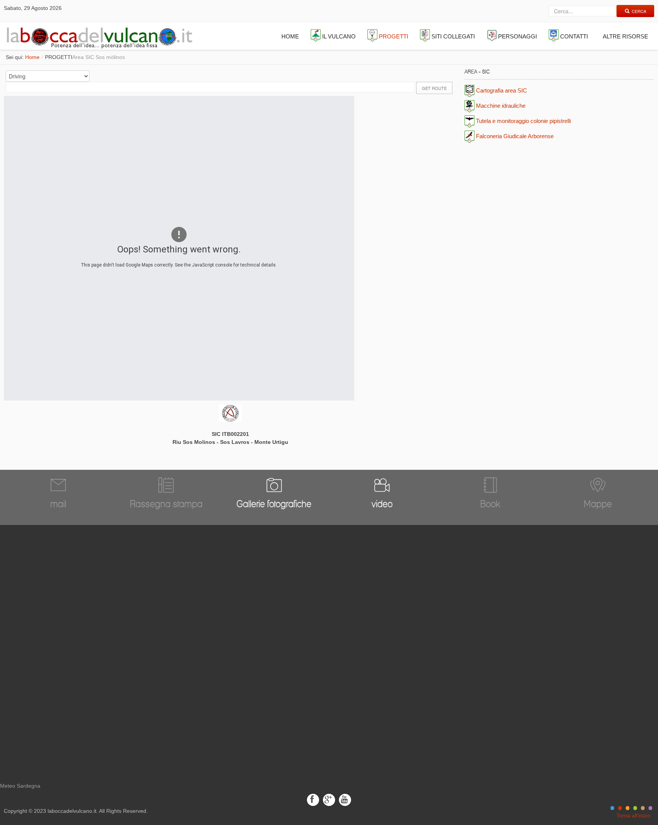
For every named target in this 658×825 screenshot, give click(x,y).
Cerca (639, 11)
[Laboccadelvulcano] (97, 36)
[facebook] (313, 799)
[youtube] (345, 799)
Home (32, 57)
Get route (434, 88)
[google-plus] (329, 799)
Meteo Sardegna (20, 786)
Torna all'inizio (633, 815)
